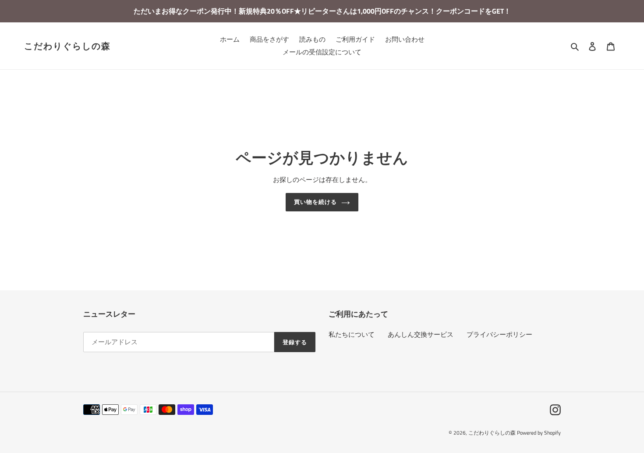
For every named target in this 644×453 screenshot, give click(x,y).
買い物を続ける (315, 202)
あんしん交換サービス (420, 334)
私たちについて (352, 334)
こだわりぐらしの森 (67, 46)
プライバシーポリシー (499, 334)
